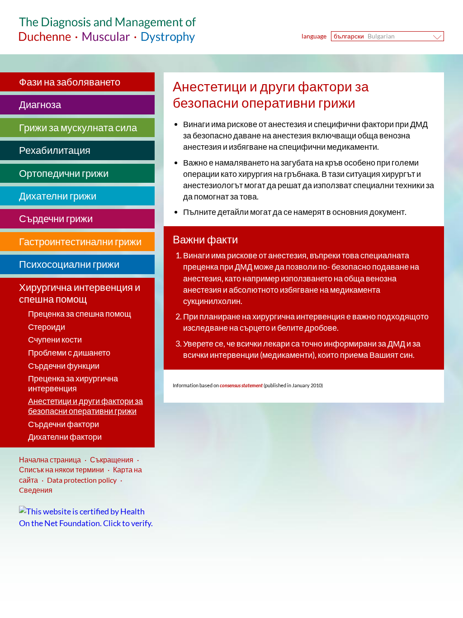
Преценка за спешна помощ (79, 314)
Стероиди (46, 327)
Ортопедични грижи (64, 173)
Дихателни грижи (57, 196)
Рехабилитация (54, 150)
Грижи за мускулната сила (78, 127)
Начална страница (50, 459)
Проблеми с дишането (69, 352)
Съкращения (111, 459)
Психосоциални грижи (69, 264)
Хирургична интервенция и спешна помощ (79, 293)
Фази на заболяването (69, 82)
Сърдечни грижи (56, 218)
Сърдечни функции (63, 366)
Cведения (35, 489)
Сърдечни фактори (63, 424)
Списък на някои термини (61, 469)
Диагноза (40, 104)
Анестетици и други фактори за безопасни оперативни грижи (85, 406)
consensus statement (241, 385)
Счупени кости (55, 339)
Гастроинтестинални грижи (80, 241)
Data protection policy (82, 479)
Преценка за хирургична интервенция (73, 383)
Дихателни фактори (65, 437)
